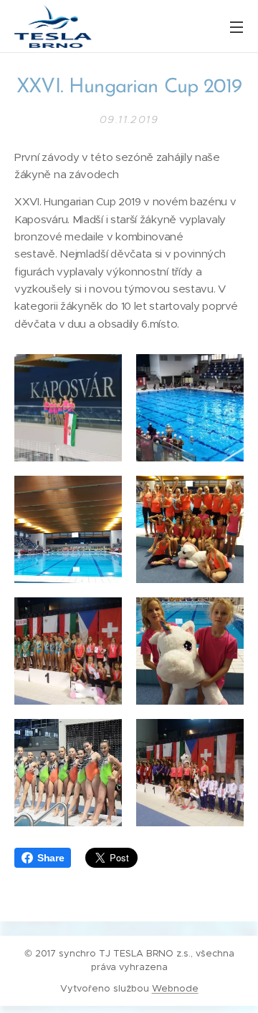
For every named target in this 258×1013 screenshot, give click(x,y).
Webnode (175, 988)
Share (50, 857)
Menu (236, 26)
